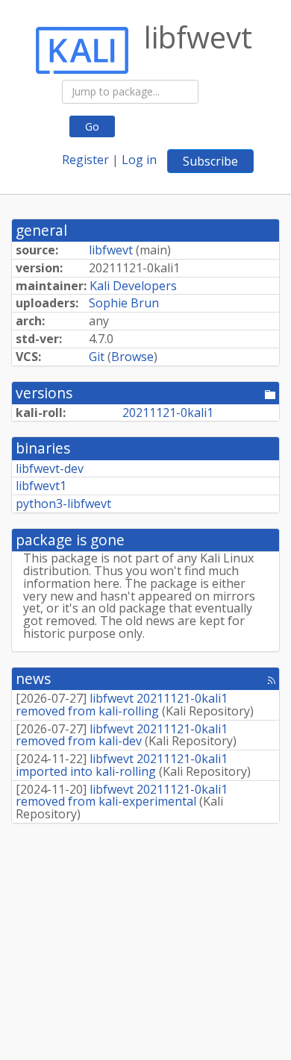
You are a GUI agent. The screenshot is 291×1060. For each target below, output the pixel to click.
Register (85, 159)
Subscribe (210, 161)
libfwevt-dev (50, 468)
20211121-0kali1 (167, 412)
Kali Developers (133, 285)
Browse (132, 356)
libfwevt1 (41, 485)
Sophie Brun (124, 303)
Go (92, 126)
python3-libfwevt (63, 503)
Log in (139, 159)
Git (96, 356)
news (33, 678)
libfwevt (111, 250)
